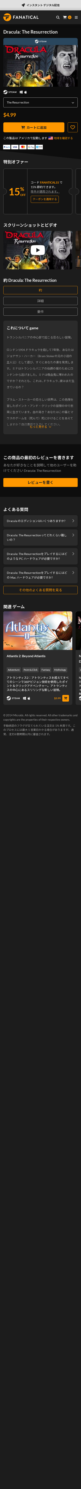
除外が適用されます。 (45, 191)
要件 (40, 312)
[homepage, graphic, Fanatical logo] (21, 17)
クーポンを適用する (45, 199)
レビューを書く (40, 482)
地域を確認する (63, 138)
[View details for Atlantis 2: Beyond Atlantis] (37, 630)
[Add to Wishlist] (73, 127)
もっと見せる (38, 426)
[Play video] (38, 250)
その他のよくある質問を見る (40, 590)
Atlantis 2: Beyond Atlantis (26, 656)
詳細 (40, 301)
